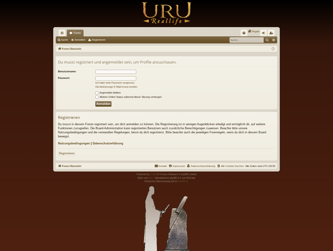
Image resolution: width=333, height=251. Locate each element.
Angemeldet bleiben (110, 92)
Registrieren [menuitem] (272, 33)
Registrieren (98, 39)
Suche (64, 39)
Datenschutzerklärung (108, 143)
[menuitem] (244, 33)
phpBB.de (183, 181)
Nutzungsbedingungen (74, 143)
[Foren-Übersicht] (166, 13)
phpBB (154, 174)
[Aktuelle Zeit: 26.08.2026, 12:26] (273, 49)
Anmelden (80, 39)
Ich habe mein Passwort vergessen (114, 82)
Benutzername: (67, 71)
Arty (150, 177)
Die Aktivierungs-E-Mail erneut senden (116, 86)
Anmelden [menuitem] (264, 33)
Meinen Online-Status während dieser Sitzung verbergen (130, 97)
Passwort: (64, 78)
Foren (77, 33)
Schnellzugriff (62, 33)
